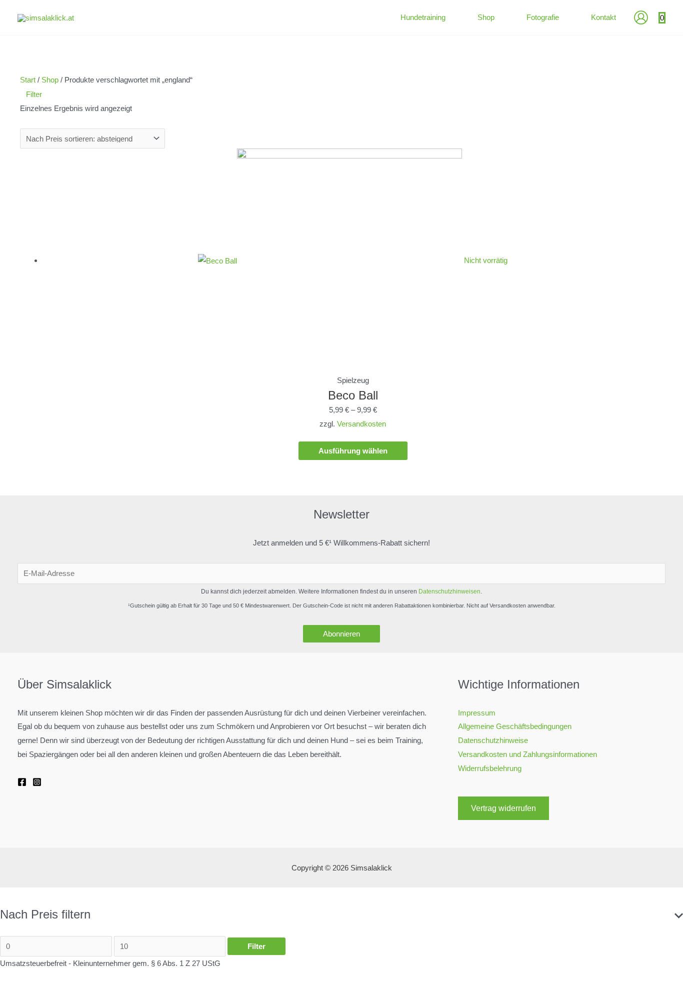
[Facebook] (22, 782)
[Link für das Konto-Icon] (641, 17)
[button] (450, 17)
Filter (257, 946)
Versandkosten (361, 424)
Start (28, 80)
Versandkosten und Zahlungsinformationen (527, 754)
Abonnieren (341, 634)
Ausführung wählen (353, 450)
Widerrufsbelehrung (490, 768)
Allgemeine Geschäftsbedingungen (515, 726)
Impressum (477, 712)
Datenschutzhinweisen (449, 591)
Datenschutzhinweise (493, 740)
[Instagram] (37, 782)
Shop (50, 80)
